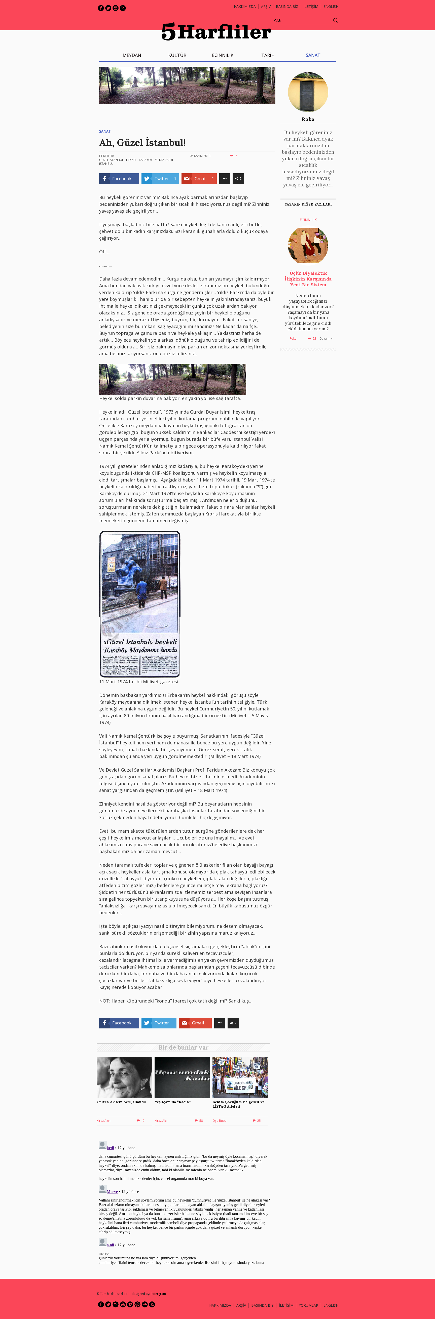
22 (314, 338)
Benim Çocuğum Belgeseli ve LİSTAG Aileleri (238, 1104)
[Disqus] (185, 1202)
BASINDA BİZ (287, 6)
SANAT (313, 55)
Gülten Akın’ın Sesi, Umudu (121, 1102)
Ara (335, 20)
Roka (308, 119)
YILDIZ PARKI (164, 160)
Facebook (101, 8)
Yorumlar (308, 1305)
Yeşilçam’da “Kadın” (173, 1102)
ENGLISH (330, 6)
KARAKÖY (146, 160)
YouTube (123, 1304)
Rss (123, 8)
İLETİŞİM (311, 6)
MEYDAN (132, 55)
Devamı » (326, 338)
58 (201, 1120)
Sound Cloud (145, 1304)
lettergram (158, 1294)
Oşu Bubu (219, 1120)
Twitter (108, 8)
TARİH (267, 55)
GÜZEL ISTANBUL (111, 160)
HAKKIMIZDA (220, 1305)
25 (259, 1120)
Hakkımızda (245, 6)
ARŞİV (266, 6)
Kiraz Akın (104, 1120)
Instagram (116, 8)
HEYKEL (131, 160)
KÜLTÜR (177, 55)
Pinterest (137, 1304)
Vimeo (130, 1304)
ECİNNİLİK (222, 55)
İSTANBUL (106, 164)
